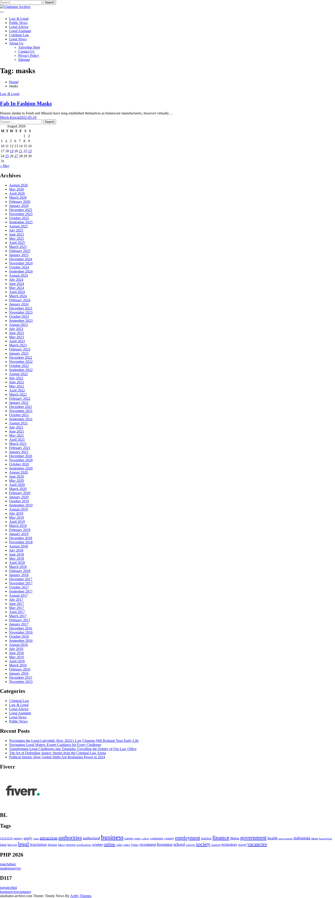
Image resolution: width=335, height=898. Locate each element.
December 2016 (20, 628)
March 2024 (18, 296)
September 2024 (21, 271)
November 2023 (21, 312)
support (216, 844)
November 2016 (21, 632)
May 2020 (16, 481)
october (97, 844)
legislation (38, 844)
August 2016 (18, 645)
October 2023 (19, 316)
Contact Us (26, 51)
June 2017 (16, 604)
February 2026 (19, 202)
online (109, 844)
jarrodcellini (8, 888)
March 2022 (18, 394)
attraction (48, 837)
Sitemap (24, 60)
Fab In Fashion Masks (26, 103)
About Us (16, 43)
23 (30, 151)
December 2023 (20, 308)
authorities (70, 838)
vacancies (257, 844)
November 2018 (21, 542)
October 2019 (19, 501)
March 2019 (18, 526)
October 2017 (19, 587)
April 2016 (17, 661)
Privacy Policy (28, 55)
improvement (285, 838)
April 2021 (17, 439)
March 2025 (18, 247)
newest (71, 844)
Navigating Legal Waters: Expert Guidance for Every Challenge (55, 745)
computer (156, 838)
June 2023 (16, 333)
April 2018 (17, 563)
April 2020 (17, 485)
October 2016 (19, 636)
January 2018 (18, 575)
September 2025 (21, 222)
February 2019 (19, 530)
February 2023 (19, 349)
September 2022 (21, 370)
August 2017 (18, 595)
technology (229, 844)
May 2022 (16, 386)
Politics (135, 844)
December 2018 (20, 538)
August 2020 (18, 472)
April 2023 (17, 341)
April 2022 (17, 390)
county (169, 838)
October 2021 (19, 415)
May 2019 (16, 517)
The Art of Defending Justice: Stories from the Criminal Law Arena (57, 753)
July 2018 (16, 550)
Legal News (18, 39)
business (112, 837)
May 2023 (16, 337)
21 (21, 151)
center (137, 838)
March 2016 (18, 665)
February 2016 (19, 669)
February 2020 (19, 493)
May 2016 (16, 657)
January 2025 (18, 255)
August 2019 (18, 509)
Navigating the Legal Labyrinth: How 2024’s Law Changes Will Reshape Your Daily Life (74, 741)
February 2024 (19, 300)
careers (128, 838)
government (253, 838)
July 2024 (16, 279)
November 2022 (21, 362)
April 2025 (17, 243)
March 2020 (18, 489)
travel (242, 844)
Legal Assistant (20, 31)
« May (4, 166)
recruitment (148, 844)
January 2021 (18, 452)
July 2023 (16, 329)
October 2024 (19, 267)
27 (16, 156)
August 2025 (18, 226)
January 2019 (18, 534)
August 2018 (18, 546)
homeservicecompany (15, 892)
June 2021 (16, 431)
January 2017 (18, 624)
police (127, 844)
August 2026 (18, 185)
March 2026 (18, 197)
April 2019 (17, 522)
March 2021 (18, 444)
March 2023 (18, 345)
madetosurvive (10, 868)
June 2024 (16, 284)
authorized (91, 838)
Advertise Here (29, 47)
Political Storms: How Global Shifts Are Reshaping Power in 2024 (57, 757)
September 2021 (21, 419)
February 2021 (19, 448)
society (203, 844)
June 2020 (16, 476)
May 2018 (16, 558)
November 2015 (21, 682)
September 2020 (21, 468)
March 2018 (18, 567)
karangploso (325, 838)
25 (7, 156)
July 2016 (16, 649)
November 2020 (21, 460)
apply (28, 838)
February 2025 (19, 251)
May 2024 (16, 288)
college (145, 838)
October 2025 (19, 218)
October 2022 (19, 366)
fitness (234, 838)
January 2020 (18, 497)
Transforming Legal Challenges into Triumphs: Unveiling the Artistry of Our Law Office (73, 749)
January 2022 (18, 403)
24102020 (6, 838)
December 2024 (20, 259)
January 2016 (18, 673)
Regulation (165, 844)
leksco (61, 845)
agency (18, 838)
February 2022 (19, 398)
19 (11, 151)
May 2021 (16, 435)
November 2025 (21, 214)
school (179, 844)
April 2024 (17, 292)
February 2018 (19, 571)
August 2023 (18, 325)
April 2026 (17, 193)
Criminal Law (19, 35)
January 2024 (18, 304)
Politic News (18, 23)
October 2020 (19, 464)
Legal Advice (18, 27)
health (273, 838)
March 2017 (18, 616)
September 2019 (21, 505)
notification (84, 844)
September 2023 (21, 321)
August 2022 (18, 374)
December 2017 (20, 579)
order (119, 844)
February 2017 (19, 620)
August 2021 (18, 423)
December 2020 (20, 456)
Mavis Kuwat (10, 117)
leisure (52, 844)
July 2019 (16, 513)
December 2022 (20, 357)
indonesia (302, 838)
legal (23, 844)
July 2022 (16, 378)
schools (190, 844)
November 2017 (21, 583)
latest (3, 844)
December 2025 (20, 210)
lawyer (12, 844)
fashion (206, 838)
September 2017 (21, 591)
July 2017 (16, 599)
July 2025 (16, 230)
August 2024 (18, 275)
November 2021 (21, 411)
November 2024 (21, 263)
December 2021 (20, 407)
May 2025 (16, 238)
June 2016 (16, 653)
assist (36, 838)
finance (220, 837)
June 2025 (16, 234)
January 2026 (18, 206)
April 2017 (17, 612)
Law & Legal (18, 19)
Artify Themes (80, 896)
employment (187, 838)
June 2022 (16, 382)
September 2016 (21, 641)
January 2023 (18, 353)
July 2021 (16, 427)
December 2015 (20, 677)
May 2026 (16, 189)
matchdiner (8, 864)
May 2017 (16, 608)
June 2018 (16, 554)
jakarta (314, 838)
